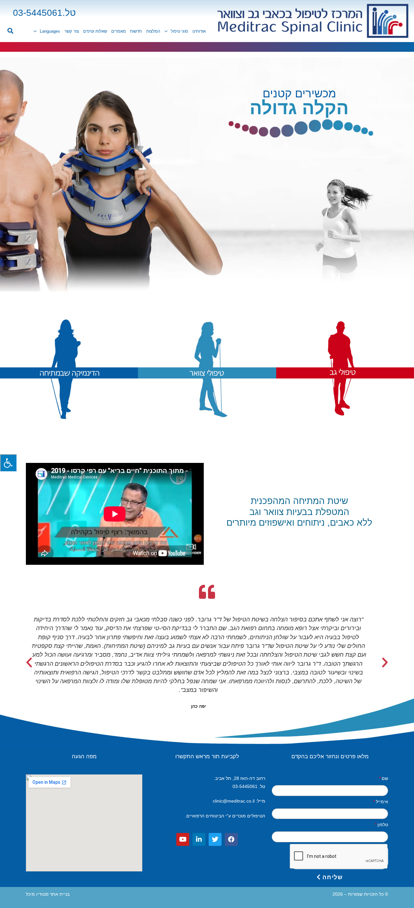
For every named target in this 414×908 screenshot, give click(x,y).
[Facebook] (231, 839)
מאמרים (118, 31)
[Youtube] (182, 839)
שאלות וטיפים (95, 31)
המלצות (153, 31)
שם (385, 778)
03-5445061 (245, 786)
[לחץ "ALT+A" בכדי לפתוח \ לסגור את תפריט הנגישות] (8, 462)
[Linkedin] (198, 839)
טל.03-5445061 (44, 13)
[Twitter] (215, 839)
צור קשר (71, 31)
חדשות (136, 31)
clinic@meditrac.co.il (234, 801)
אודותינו (199, 31)
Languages (50, 31)
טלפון (382, 824)
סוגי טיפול (179, 31)
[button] (29, 662)
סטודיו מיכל (37, 894)
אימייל (382, 801)
